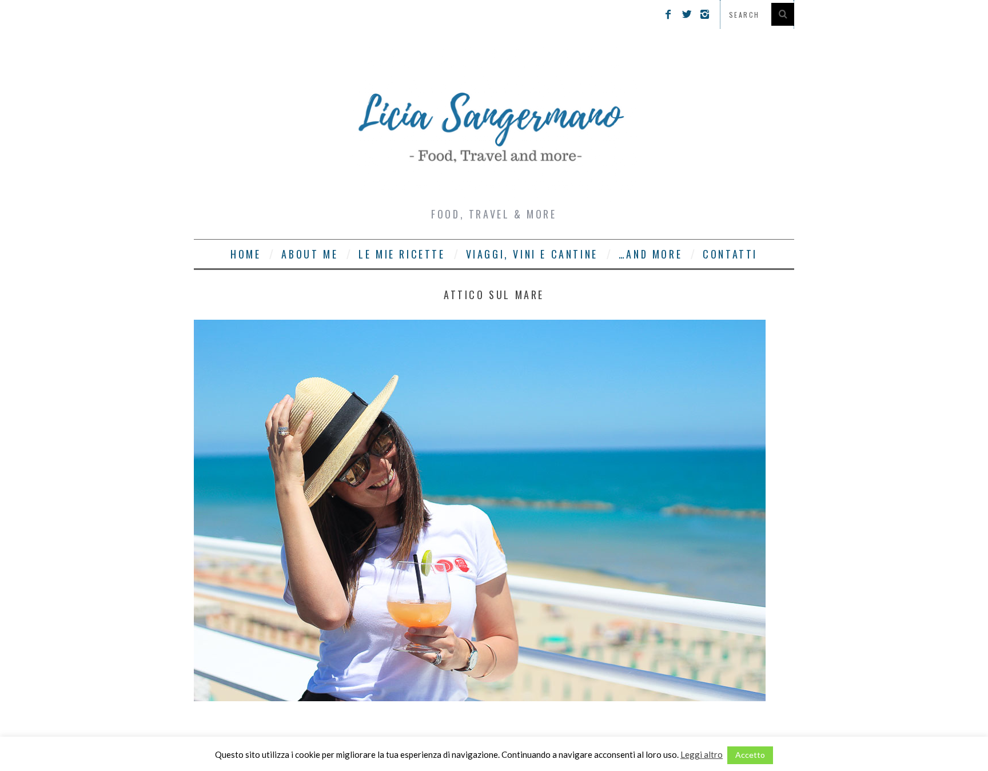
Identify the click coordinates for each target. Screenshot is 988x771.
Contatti (730, 254)
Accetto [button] (750, 755)
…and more (650, 254)
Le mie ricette (401, 254)
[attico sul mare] (480, 697)
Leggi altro (701, 754)
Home (245, 254)
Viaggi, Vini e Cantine (532, 254)
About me (309, 254)
